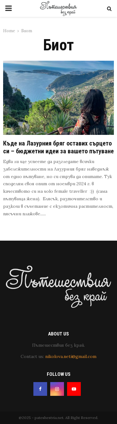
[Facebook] (40, 389)
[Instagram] (57, 389)
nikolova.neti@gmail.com (70, 356)
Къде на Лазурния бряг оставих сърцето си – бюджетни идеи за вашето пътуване (58, 147)
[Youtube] (74, 389)
